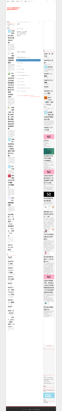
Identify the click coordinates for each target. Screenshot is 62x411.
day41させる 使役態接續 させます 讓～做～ (24, 75)
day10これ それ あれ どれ (21, 84)
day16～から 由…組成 (11, 247)
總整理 (25, 1)
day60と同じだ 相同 (21, 78)
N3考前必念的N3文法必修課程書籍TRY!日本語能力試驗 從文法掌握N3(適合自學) (11, 85)
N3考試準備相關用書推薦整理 (11, 58)
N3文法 (50, 67)
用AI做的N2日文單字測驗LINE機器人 (48, 377)
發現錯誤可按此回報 (49, 345)
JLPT (22, 1)
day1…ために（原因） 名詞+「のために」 (11, 321)
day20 (10, 306)
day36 (46, 87)
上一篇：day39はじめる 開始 (35, 96)
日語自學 (17, 1)
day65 (10, 257)
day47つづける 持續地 (21, 69)
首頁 (8, 1)
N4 (23, 409)
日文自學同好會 (9, 23)
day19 (10, 283)
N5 (22, 409)
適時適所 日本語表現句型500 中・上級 (49, 383)
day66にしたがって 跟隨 (11, 270)
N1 (31, 1)
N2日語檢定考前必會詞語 (47, 381)
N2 (29, 1)
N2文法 (45, 376)
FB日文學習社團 (36, 409)
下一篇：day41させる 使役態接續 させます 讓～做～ (25, 95)
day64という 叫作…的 (21, 81)
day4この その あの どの (21, 72)
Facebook (28, 57)
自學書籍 (12, 1)
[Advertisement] (38, 12)
